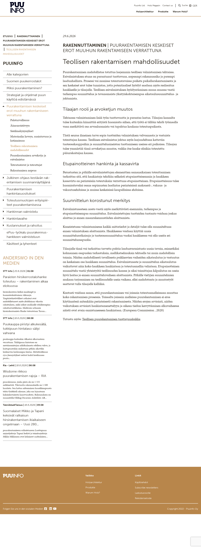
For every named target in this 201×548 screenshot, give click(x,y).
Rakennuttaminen (28, 36)
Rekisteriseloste (143, 498)
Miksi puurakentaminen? (24, 88)
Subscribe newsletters (146, 487)
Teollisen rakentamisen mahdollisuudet (24, 148)
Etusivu (8, 36)
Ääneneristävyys (20, 125)
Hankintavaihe (17, 219)
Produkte (163, 11)
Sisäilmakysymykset (21, 131)
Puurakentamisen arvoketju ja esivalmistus (28, 157)
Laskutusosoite (143, 493)
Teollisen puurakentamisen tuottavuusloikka (111, 319)
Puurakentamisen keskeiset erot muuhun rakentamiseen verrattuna (27, 110)
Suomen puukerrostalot (24, 81)
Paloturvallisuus (19, 120)
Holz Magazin (153, 5)
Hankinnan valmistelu (22, 212)
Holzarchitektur (145, 11)
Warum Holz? (180, 11)
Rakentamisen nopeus (23, 170)
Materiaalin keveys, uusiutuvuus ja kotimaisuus (31, 138)
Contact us (167, 5)
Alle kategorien (17, 74)
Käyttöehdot (141, 482)
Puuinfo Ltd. (139, 5)
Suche (185, 5)
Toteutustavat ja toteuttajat (26, 165)
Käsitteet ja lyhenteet (22, 244)
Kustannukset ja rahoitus (24, 225)
